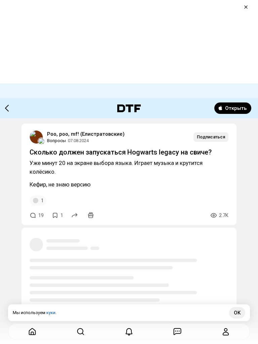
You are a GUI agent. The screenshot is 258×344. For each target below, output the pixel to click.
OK (237, 313)
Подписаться (211, 136)
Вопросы (56, 140)
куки (50, 312)
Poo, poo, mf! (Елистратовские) (86, 134)
